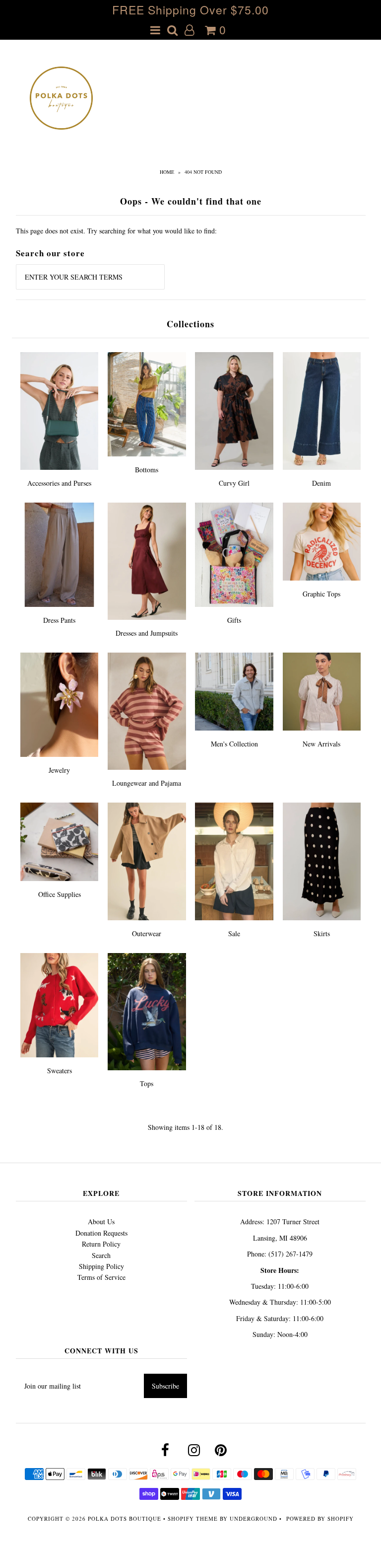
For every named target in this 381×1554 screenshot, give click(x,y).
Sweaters (59, 1070)
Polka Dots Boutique (124, 1518)
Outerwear (146, 933)
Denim (321, 483)
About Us (101, 1221)
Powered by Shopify (320, 1518)
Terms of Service (101, 1277)
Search (101, 1255)
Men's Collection (234, 743)
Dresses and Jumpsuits (147, 633)
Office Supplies (59, 894)
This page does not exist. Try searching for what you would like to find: (116, 230)
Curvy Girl (234, 483)
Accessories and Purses (59, 483)
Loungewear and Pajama (146, 783)
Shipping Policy (101, 1266)
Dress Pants (59, 620)
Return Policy (101, 1244)
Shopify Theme (193, 1518)
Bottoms (146, 469)
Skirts (322, 933)
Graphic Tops (321, 593)
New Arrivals (321, 743)
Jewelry (59, 770)
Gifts (234, 620)
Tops (146, 1083)
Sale (234, 933)
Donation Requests (101, 1233)
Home (167, 171)
